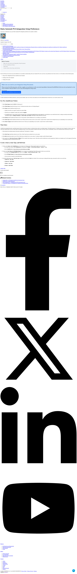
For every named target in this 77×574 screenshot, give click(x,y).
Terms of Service (30, 571)
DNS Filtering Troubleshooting (28, 52)
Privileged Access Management (8, 546)
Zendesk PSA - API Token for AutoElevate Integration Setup (13, 180)
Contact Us (5, 12)
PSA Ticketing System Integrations (9, 26)
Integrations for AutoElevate (8, 25)
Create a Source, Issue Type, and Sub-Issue (11, 68)
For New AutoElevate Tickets (9, 64)
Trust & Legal (5, 564)
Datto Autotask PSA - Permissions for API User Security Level (14, 182)
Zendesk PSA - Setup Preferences (9, 181)
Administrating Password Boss (16, 49)
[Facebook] (38, 310)
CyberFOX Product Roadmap (8, 56)
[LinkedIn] (38, 473)
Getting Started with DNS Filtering (9, 51)
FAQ (4, 567)
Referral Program (6, 568)
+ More (1, 59)
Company (2, 558)
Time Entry (5, 66)
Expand (5, 572)
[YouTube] (38, 541)
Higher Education (6, 553)
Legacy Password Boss (26, 49)
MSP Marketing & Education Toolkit (9, 54)
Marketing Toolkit (6, 53)
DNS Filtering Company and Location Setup (47, 51)
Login (4, 566)
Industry (1, 551)
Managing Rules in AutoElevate (36, 47)
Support (4, 569)
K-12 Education (5, 554)
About (4, 561)
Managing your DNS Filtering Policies (62, 51)
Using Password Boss (6, 49)
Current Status (5, 57)
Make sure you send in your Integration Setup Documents (14, 63)
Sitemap (35, 571)
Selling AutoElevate (63, 47)
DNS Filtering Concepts (19, 51)
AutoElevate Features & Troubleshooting (23, 47)
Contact (4, 565)
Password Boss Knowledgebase (8, 48)
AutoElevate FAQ (56, 47)
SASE (4, 549)
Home (4, 23)
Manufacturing (5, 556)
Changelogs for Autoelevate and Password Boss (11, 55)
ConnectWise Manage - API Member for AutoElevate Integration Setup (15, 183)
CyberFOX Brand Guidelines (21, 54)
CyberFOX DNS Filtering (7, 50)
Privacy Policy (24, 571)
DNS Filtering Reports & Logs (17, 52)
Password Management (7, 547)
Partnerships (5, 563)
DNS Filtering (5, 548)
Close (2, 572)
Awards (4, 562)
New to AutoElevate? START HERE (9, 47)
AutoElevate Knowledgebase (8, 24)
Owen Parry (6, 40)
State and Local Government (8, 555)
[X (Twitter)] (38, 386)
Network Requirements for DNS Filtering (31, 51)
